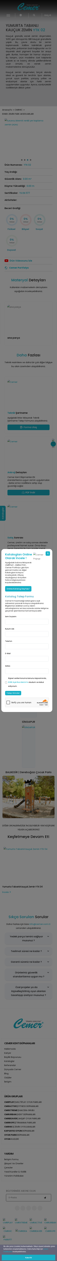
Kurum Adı (9, 629)
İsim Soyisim (10, 616)
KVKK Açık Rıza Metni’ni (18, 682)
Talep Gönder (13, 693)
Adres (7, 666)
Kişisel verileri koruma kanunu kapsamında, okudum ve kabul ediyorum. (27, 682)
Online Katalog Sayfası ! (18, 588)
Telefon (8, 641)
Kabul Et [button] (28, 1258)
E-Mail (8, 653)
